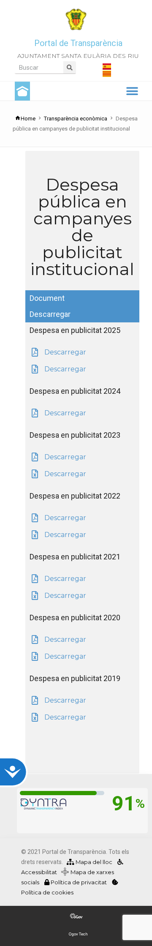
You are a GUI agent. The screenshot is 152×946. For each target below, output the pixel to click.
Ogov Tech (78, 934)
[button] (131, 91)
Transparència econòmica (75, 118)
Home (28, 118)
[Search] (69, 67)
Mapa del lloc (93, 862)
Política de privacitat (78, 882)
